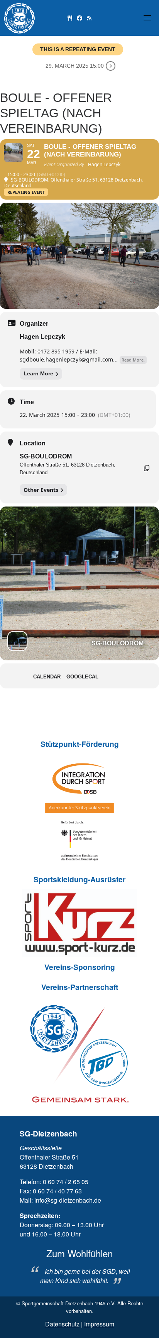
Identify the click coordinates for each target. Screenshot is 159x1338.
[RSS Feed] (89, 17)
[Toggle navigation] (147, 17)
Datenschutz (62, 1324)
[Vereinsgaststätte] (70, 17)
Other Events (41, 489)
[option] (79, 1266)
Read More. (133, 360)
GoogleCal (82, 677)
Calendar (47, 677)
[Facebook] (79, 17)
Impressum (99, 1324)
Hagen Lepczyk (42, 336)
